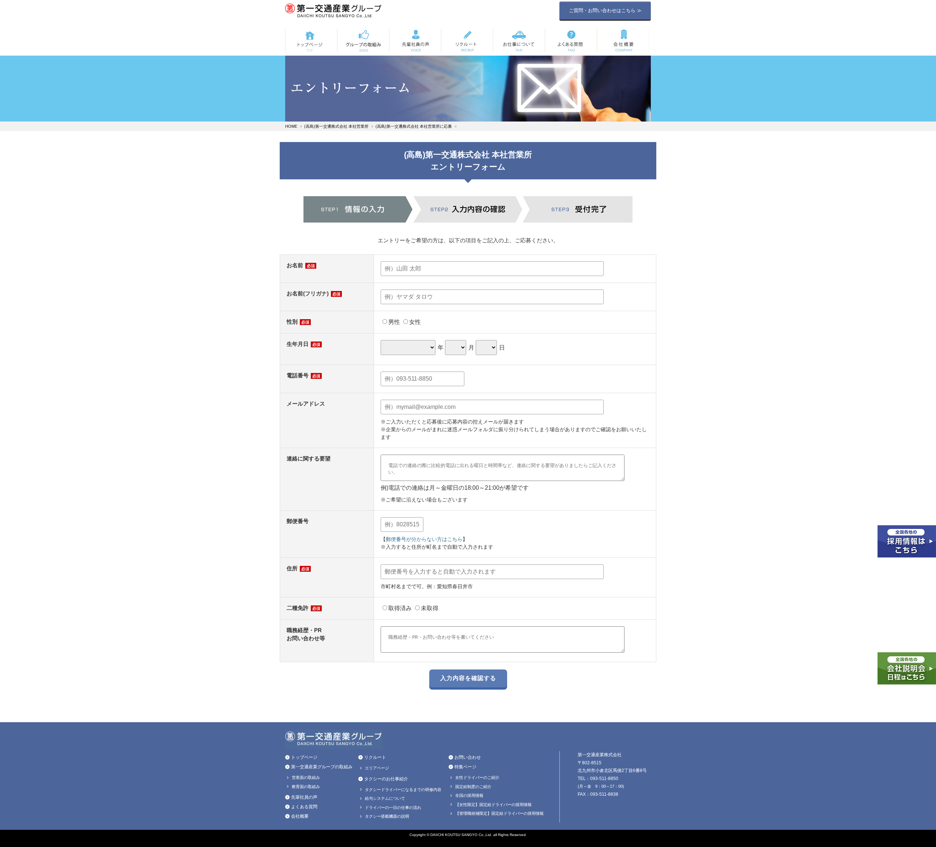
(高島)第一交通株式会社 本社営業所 (336, 126)
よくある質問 (304, 806)
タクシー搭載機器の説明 (387, 816)
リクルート (375, 757)
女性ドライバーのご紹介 (477, 777)
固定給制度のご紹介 (473, 786)
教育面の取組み (306, 786)
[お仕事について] (519, 40)
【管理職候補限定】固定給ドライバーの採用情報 (499, 813)
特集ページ (465, 766)
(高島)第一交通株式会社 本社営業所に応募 (413, 126)
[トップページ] (311, 40)
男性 (394, 322)
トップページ (304, 757)
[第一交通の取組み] (363, 40)
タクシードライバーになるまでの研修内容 (403, 789)
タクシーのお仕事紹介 (386, 778)
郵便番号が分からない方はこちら (424, 539)
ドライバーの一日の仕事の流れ (393, 807)
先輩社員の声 (304, 797)
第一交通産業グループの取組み (321, 766)
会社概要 (300, 816)
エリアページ (377, 768)
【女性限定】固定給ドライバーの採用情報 (493, 804)
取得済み (400, 608)
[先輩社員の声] (415, 40)
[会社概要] (623, 40)
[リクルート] (467, 40)
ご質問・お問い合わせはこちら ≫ (605, 10)
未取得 (429, 608)
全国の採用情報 (469, 795)
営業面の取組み (306, 777)
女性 (415, 322)
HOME (291, 126)
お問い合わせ (467, 757)
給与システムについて (385, 798)
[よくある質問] (571, 40)
